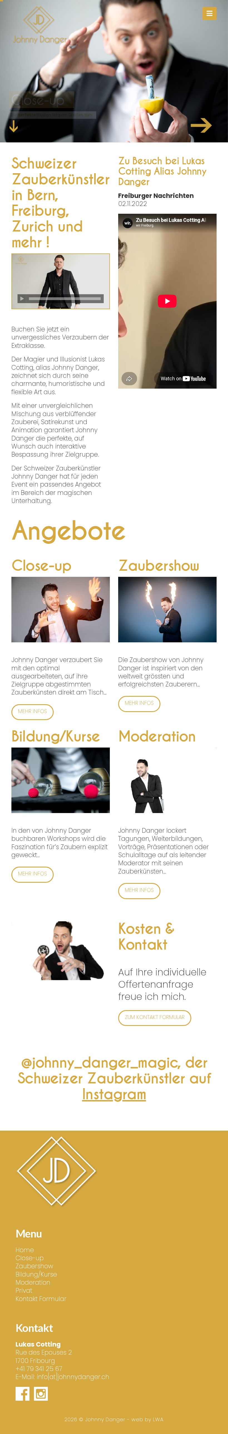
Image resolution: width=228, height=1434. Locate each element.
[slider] (65, 298)
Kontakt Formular (41, 1298)
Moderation (33, 1282)
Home (25, 1250)
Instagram (114, 1094)
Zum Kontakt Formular (155, 1017)
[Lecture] (22, 299)
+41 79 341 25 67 (39, 1368)
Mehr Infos (85, 128)
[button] (209, 13)
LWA (158, 1419)
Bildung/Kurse (36, 1274)
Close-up (30, 1258)
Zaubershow (34, 1266)
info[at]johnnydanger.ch (73, 1376)
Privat (24, 1290)
